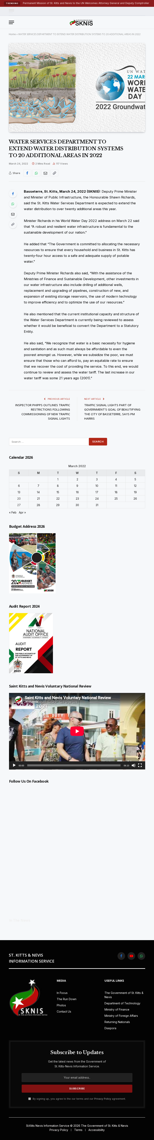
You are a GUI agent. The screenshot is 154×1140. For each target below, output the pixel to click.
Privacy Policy (102, 1098)
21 (38, 498)
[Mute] (134, 765)
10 (96, 485)
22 (58, 498)
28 (38, 505)
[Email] (13, 214)
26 (135, 498)
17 (96, 492)
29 (58, 505)
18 (116, 492)
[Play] (14, 765)
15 (58, 492)
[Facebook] (13, 194)
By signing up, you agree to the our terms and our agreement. (79, 1098)
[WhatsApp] (13, 204)
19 (135, 492)
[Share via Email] (45, 173)
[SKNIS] (81, 22)
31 (97, 505)
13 (19, 492)
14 (38, 492)
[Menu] (11, 11)
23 (77, 498)
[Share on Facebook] (27, 173)
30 (77, 505)
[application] (77, 731)
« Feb (12, 512)
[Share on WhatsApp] (36, 173)
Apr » (22, 512)
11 (116, 485)
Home (12, 34)
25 (116, 498)
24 (97, 498)
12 (135, 485)
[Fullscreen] (140, 765)
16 (77, 492)
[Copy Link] (54, 173)
